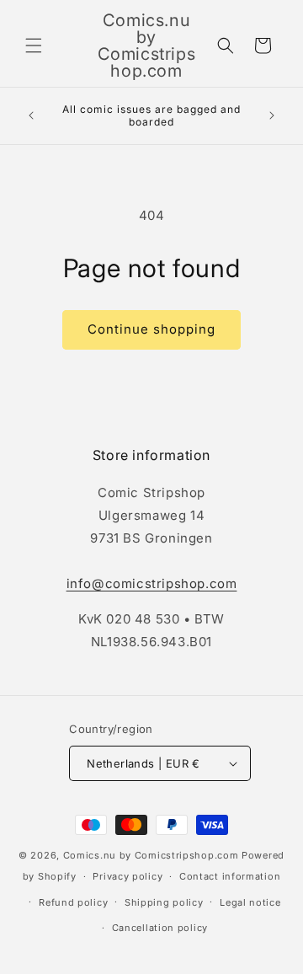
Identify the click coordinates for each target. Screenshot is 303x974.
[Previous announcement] (31, 115)
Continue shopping (151, 329)
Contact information (229, 876)
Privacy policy (127, 876)
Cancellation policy (160, 928)
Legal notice (250, 902)
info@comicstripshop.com (151, 583)
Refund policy (73, 902)
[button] (33, 45)
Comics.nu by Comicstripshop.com (151, 855)
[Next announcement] (271, 115)
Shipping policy (164, 902)
